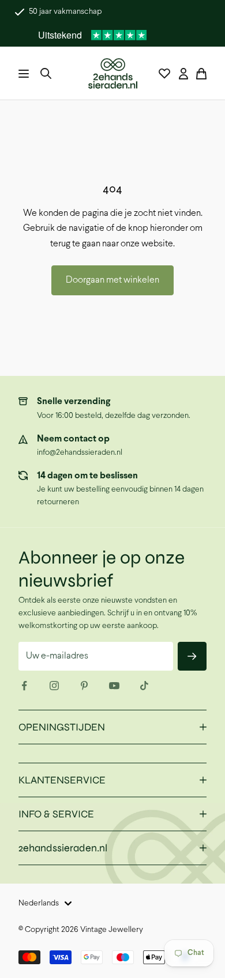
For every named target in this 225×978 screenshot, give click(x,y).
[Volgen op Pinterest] (84, 685)
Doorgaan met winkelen (112, 280)
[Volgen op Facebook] (24, 685)
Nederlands (38, 903)
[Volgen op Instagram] (54, 685)
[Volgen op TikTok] (144, 685)
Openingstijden (61, 727)
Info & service (56, 814)
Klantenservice (62, 780)
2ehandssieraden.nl (62, 848)
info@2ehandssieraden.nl (79, 452)
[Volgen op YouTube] (114, 685)
